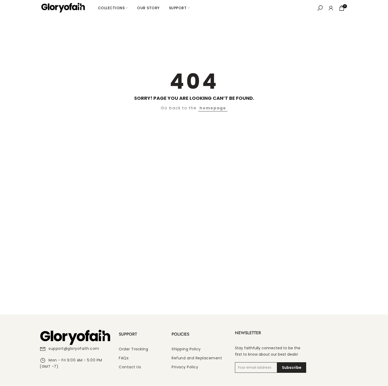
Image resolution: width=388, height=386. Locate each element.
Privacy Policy (185, 367)
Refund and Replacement (197, 358)
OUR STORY (148, 8)
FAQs (124, 358)
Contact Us (130, 367)
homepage (213, 108)
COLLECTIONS (111, 8)
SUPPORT (178, 8)
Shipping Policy (186, 349)
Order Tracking (133, 349)
